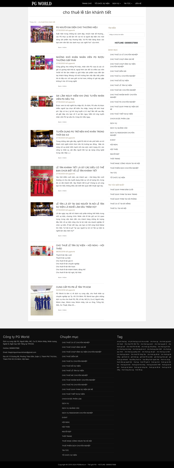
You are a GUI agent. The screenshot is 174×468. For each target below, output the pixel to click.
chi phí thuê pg (122, 341)
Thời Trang (115, 159)
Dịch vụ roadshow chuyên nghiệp (122, 134)
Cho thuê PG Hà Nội (133, 346)
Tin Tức (127, 3)
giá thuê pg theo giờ (160, 357)
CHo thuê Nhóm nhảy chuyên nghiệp (123, 96)
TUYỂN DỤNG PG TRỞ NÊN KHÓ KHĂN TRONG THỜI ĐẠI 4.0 (80, 133)
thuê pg (136, 362)
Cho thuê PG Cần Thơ (132, 344)
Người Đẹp (114, 154)
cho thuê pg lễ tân (164, 346)
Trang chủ (87, 3)
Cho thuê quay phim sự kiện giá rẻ (124, 108)
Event (112, 140)
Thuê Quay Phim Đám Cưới (121, 190)
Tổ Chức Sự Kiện (102, 3)
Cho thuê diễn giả (118, 71)
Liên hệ (138, 3)
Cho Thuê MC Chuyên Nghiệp (123, 90)
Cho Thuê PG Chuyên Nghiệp (122, 102)
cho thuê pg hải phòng (148, 346)
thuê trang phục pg (128, 370)
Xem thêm (62, 47)
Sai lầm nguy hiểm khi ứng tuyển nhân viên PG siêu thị (80, 97)
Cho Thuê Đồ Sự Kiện (119, 81)
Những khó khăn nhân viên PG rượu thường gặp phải (80, 59)
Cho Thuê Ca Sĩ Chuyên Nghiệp (124, 55)
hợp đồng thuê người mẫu (151, 359)
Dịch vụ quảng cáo (118, 128)
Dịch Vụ (116, 3)
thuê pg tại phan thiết (153, 364)
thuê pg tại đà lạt (154, 367)
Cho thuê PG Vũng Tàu (138, 354)
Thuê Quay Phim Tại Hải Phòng (123, 199)
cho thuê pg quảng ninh (132, 352)
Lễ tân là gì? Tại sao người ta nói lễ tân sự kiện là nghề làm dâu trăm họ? (80, 205)
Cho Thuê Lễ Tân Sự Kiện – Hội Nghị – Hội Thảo (80, 247)
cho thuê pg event (147, 344)
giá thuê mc (125, 357)
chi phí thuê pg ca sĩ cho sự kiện (138, 341)
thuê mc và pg (165, 359)
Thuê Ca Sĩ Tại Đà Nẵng (120, 204)
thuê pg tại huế (125, 364)
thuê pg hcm (155, 362)
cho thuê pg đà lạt (154, 354)
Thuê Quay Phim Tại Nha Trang (123, 194)
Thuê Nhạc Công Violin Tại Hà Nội (125, 163)
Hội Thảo (114, 149)
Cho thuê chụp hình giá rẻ (122, 59)
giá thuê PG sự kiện (146, 357)
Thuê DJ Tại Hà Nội (118, 208)
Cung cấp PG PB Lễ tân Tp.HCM (73, 287)
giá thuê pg (134, 357)
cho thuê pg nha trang (124, 349)
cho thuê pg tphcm (123, 354)
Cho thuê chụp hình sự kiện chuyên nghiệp (122, 65)
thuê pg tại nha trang (138, 364)
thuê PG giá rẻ (145, 362)
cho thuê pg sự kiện (163, 352)
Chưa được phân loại (120, 119)
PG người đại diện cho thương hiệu (77, 27)
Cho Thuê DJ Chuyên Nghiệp (122, 76)
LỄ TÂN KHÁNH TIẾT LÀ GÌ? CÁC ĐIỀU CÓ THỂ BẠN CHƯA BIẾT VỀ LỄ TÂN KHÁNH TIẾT (80, 169)
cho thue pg (154, 341)
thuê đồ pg (138, 370)
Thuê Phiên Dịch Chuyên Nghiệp (124, 168)
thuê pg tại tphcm (127, 367)
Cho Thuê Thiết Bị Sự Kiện (121, 114)
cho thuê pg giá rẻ (161, 344)
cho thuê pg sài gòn (148, 352)
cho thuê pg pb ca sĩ (139, 349)
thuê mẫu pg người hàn (124, 362)
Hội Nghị (114, 145)
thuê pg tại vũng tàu (141, 367)
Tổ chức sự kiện (117, 177)
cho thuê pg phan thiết (154, 349)
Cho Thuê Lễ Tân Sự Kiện (121, 85)
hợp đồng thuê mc (135, 359)
